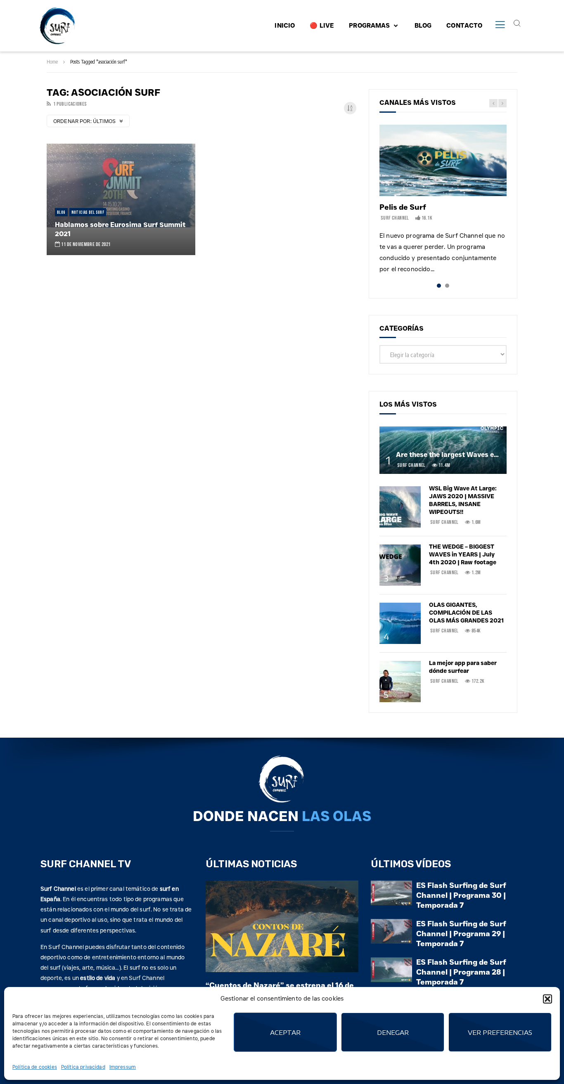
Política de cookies (34, 1067)
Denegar (393, 1032)
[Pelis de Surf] (443, 160)
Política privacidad (83, 1067)
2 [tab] (447, 286)
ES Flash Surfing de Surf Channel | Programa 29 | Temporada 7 (461, 934)
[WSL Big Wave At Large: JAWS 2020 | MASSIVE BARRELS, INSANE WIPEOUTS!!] (400, 507)
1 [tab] (439, 286)
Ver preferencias (500, 1032)
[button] (547, 999)
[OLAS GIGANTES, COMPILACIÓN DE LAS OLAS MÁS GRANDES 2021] (400, 623)
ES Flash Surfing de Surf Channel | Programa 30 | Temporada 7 (461, 895)
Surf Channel (395, 218)
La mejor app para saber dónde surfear (463, 667)
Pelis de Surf (402, 207)
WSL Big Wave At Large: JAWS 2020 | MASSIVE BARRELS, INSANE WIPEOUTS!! (463, 500)
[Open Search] (517, 23)
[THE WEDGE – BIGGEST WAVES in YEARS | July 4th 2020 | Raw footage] (400, 565)
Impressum (122, 1067)
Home (52, 62)
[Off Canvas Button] (500, 25)
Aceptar (285, 1032)
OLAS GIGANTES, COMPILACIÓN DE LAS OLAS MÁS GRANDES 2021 (466, 612)
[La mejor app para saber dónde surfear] (400, 681)
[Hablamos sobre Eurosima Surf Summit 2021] (121, 199)
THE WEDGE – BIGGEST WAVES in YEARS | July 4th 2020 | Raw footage (462, 554)
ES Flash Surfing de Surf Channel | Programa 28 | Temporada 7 (461, 972)
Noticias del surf (87, 212)
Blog (61, 212)
